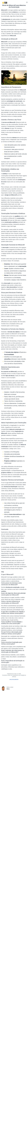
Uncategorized (14, 679)
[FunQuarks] (5, 3)
